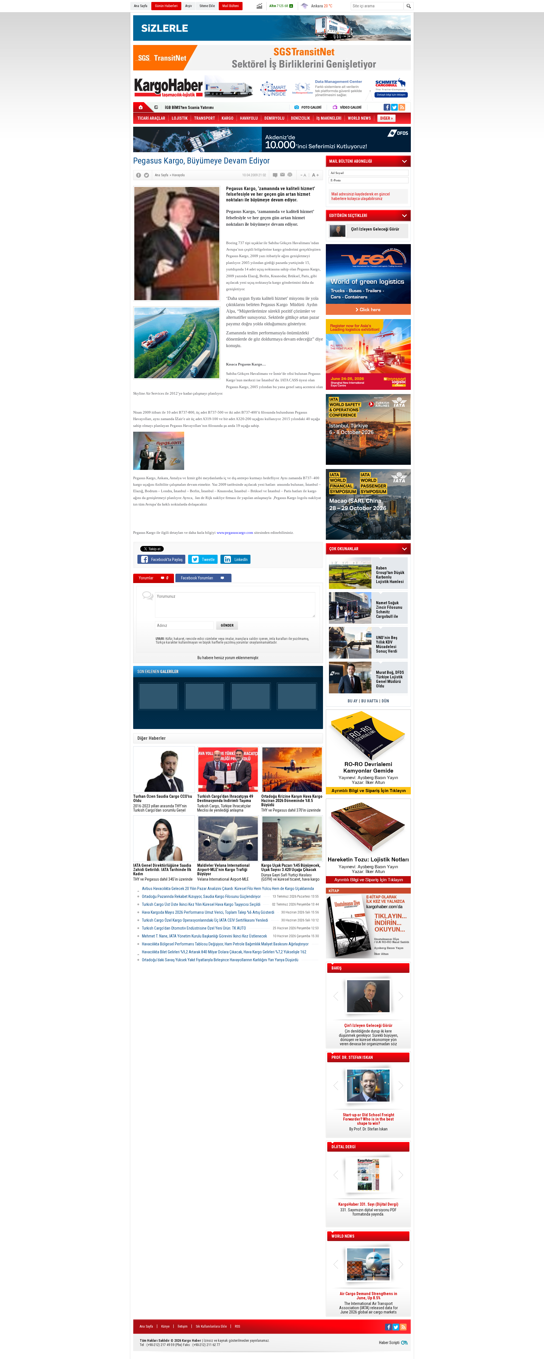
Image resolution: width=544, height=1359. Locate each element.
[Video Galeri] (347, 107)
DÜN (385, 701)
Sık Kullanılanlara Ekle (211, 1326)
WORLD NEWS (343, 1236)
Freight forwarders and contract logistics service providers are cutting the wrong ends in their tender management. (368, 1124)
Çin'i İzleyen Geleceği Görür (375, 229)
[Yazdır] (290, 175)
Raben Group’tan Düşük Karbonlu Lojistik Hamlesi (390, 575)
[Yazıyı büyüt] (315, 175)
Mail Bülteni (230, 6)
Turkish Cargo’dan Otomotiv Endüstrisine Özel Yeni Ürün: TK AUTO (194, 928)
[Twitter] (146, 175)
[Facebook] (138, 175)
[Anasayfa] (143, 107)
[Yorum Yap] (275, 175)
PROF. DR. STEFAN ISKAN (352, 1057)
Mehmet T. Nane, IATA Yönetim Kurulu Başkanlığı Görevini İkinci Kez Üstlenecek (204, 936)
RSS (237, 1326)
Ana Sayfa (140, 6)
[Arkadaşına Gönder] (282, 175)
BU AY (353, 701)
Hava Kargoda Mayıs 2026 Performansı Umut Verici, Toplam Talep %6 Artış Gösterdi (208, 912)
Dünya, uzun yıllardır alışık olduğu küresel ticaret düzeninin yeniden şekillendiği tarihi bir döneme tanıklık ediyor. (368, 1034)
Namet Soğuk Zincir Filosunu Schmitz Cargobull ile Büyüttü (389, 610)
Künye (165, 1326)
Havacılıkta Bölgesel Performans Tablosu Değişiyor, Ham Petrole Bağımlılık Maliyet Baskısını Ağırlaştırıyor (225, 944)
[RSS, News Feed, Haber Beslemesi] (401, 107)
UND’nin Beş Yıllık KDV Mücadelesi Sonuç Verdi (386, 644)
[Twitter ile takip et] (394, 107)
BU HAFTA (369, 701)
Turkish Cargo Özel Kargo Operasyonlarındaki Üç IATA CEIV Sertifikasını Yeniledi (205, 920)
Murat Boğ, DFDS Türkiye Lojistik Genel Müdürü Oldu (210, 107)
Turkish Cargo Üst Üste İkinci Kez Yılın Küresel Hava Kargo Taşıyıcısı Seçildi (201, 904)
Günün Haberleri (166, 6)
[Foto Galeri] (309, 107)
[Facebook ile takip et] (387, 107)
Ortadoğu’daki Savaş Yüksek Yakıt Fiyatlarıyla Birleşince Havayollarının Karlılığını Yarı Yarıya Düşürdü (220, 960)
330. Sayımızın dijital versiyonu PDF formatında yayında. (368, 1209)
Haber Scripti (389, 1342)
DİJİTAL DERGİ (344, 1147)
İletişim (183, 1326)
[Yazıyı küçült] (302, 175)
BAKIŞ (337, 968)
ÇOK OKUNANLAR (343, 549)
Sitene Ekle (207, 6)
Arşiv (188, 6)
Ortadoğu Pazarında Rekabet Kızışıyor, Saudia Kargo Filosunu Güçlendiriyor (201, 896)
